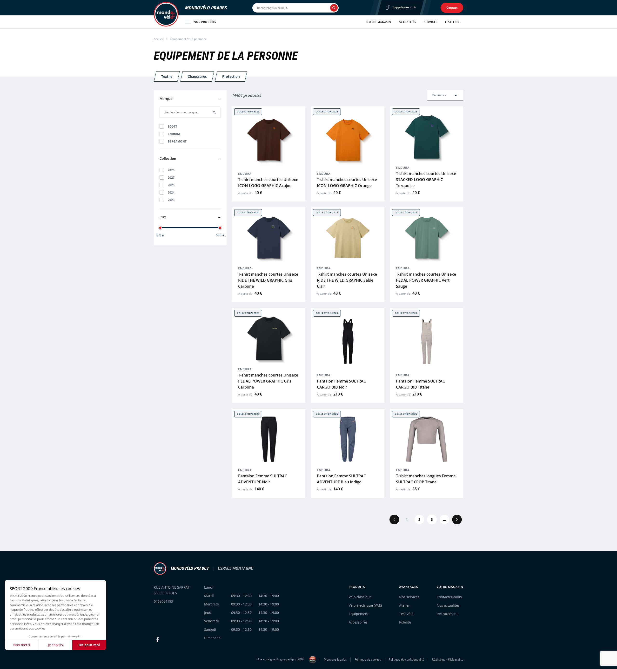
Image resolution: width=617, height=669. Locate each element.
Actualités (407, 22)
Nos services (409, 597)
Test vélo (406, 613)
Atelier (404, 605)
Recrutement (447, 613)
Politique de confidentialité (406, 659)
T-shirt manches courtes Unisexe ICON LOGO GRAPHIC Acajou (268, 182)
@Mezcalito (455, 659)
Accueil (158, 39)
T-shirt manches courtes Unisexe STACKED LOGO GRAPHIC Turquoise (426, 179)
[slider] (160, 227)
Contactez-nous (449, 597)
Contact (451, 8)
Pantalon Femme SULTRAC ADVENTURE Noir (262, 479)
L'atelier (452, 22)
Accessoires (358, 622)
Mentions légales (335, 659)
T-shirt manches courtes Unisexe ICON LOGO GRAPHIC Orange (347, 182)
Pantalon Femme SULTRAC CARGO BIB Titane (420, 384)
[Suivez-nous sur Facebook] (157, 639)
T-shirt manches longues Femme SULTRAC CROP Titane (426, 479)
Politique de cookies (368, 659)
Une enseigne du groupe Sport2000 (281, 659)
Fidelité (405, 622)
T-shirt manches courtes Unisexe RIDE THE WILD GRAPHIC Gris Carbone (268, 280)
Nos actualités (448, 605)
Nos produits (205, 22)
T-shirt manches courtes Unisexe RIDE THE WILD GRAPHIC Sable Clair (347, 280)
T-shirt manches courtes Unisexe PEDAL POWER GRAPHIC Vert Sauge (426, 280)
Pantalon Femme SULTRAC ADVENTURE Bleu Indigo (341, 479)
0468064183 (163, 601)
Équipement (359, 613)
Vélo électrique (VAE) (365, 605)
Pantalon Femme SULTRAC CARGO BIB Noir (341, 384)
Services (430, 22)
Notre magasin (378, 22)
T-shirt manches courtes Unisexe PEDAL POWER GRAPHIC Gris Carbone (268, 381)
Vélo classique (360, 597)
